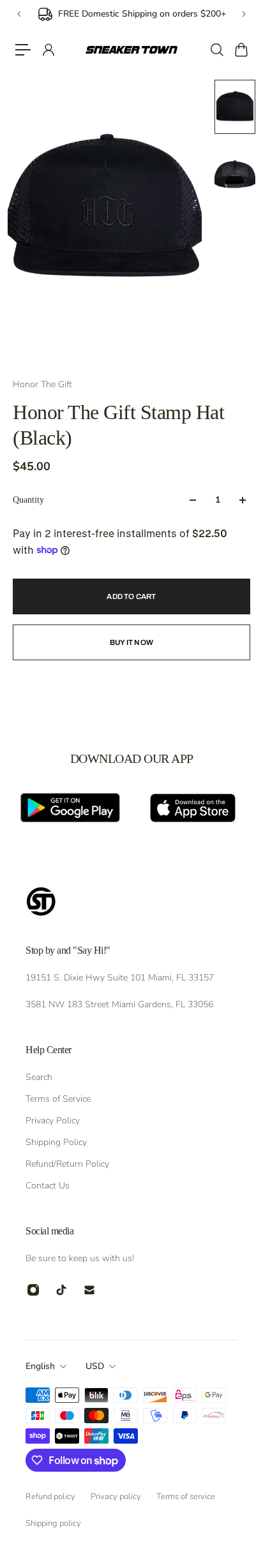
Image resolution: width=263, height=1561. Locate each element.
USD (95, 1366)
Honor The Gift (42, 384)
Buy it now (131, 642)
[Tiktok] (61, 1290)
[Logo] (131, 50)
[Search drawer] (216, 50)
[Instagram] (33, 1290)
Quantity (28, 500)
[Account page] (48, 50)
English (40, 1366)
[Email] (89, 1290)
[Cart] (241, 50)
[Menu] (23, 50)
